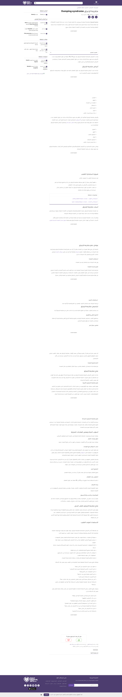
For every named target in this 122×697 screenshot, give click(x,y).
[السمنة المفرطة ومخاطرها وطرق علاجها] (43, 44)
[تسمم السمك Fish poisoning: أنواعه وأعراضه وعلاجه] (43, 34)
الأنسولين (78, 120)
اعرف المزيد (53, 694)
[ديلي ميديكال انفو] (27, 2)
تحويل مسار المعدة (61, 220)
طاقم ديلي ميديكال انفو (74, 644)
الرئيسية (96, 7)
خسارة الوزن (53, 220)
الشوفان (83, 452)
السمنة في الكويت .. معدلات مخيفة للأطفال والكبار (85, 198)
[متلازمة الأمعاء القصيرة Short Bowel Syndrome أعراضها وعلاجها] (43, 23)
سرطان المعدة (59, 252)
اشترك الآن (71, 685)
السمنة (77, 252)
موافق (46, 694)
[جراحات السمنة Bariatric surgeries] (43, 68)
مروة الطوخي (89, 644)
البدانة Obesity (34, 14)
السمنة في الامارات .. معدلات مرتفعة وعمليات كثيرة (84, 202)
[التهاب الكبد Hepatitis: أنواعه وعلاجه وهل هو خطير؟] (43, 29)
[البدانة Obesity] (43, 15)
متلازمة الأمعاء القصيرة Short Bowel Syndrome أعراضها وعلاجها (31, 24)
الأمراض (91, 7)
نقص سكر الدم (70, 122)
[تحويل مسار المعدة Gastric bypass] (43, 62)
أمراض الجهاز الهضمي (82, 7)
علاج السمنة (95, 649)
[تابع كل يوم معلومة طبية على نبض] (35, 74)
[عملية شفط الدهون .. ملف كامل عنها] (43, 51)
